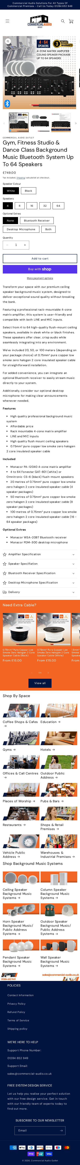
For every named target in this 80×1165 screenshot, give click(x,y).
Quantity (8, 237)
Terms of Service (18, 1020)
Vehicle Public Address (14, 855)
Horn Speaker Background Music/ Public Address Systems (18, 927)
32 (45, 205)
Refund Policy (16, 1012)
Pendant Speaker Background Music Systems (17, 961)
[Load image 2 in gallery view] (40, 122)
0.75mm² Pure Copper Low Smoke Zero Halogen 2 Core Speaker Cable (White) (53, 653)
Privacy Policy (16, 1003)
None (10, 220)
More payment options (40, 278)
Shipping (21, 177)
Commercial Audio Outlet (44, 1160)
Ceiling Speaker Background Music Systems (17, 894)
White (11, 190)
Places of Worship (17, 801)
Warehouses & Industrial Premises (56, 855)
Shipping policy (17, 1028)
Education (49, 722)
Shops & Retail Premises (52, 827)
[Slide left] (4, 123)
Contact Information (20, 995)
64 (58, 205)
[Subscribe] (61, 1130)
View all (40, 683)
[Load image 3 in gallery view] (61, 122)
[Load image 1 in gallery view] (18, 122)
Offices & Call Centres (20, 773)
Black (28, 190)
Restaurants (12, 825)
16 (32, 205)
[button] (7, 21)
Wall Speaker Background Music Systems (55, 961)
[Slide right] (76, 123)
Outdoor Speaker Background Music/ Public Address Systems (56, 927)
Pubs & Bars (50, 801)
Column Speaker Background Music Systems (55, 894)
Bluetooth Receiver (37, 220)
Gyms (7, 750)
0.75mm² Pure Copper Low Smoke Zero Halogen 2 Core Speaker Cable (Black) (19, 653)
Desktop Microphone (21, 229)
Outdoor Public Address (53, 775)
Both (48, 229)
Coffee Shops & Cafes (20, 722)
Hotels (46, 750)
